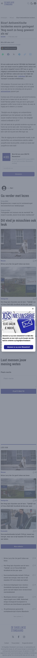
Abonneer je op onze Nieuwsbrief (18, 347)
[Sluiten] (33, 309)
